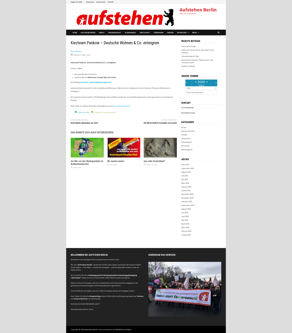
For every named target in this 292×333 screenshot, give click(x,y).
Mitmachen (181, 32)
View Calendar (76, 51)
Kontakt (111, 2)
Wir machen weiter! (115, 161)
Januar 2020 (186, 235)
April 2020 (185, 224)
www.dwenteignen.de (122, 106)
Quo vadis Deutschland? (154, 161)
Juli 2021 (184, 175)
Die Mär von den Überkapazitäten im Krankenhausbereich (87, 162)
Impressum (90, 2)
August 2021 (186, 172)
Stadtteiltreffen (83, 112)
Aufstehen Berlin (198, 10)
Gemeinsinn (158, 32)
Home (75, 32)
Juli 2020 (184, 212)
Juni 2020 (185, 216)
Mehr (194, 32)
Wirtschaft (145, 32)
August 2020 (186, 209)
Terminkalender (187, 107)
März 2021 (185, 183)
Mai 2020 (184, 220)
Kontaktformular (188, 113)
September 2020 (187, 205)
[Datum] (72, 54)
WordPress (120, 329)
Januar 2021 (186, 190)
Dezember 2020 (187, 194)
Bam (129, 329)
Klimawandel (130, 32)
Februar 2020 (186, 231)
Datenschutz (101, 2)
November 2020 (187, 198)
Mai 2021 (184, 179)
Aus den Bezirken (88, 32)
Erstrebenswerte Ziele (190, 56)
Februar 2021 (186, 187)
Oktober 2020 (186, 201)
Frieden (170, 32)
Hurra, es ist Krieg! (188, 46)
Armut (102, 32)
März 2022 (185, 164)
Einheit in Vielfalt (188, 66)
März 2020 (185, 227)
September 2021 (187, 168)
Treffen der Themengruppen (105, 112)
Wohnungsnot (114, 32)
